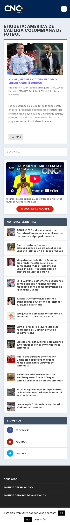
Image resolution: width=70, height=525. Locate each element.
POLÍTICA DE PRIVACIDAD (18, 487)
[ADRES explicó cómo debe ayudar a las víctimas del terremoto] (11, 406)
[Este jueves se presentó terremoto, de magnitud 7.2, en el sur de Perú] (11, 316)
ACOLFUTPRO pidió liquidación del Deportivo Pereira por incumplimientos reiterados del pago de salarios (40, 233)
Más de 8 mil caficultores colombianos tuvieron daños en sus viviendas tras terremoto (40, 344)
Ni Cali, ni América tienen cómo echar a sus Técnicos (32, 81)
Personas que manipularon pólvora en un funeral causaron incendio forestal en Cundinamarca (39, 392)
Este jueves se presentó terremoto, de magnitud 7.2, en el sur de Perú (39, 315)
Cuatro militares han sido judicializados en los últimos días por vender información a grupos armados (40, 248)
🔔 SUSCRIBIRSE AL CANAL (35, 209)
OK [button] (61, 513)
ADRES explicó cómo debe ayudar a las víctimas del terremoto (40, 406)
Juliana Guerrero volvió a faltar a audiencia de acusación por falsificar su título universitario (39, 301)
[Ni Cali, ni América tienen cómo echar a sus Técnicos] (35, 59)
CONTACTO (10, 479)
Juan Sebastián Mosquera (36, 87)
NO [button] (28, 519)
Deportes (13, 91)
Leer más (15, 137)
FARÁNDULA (34, 91)
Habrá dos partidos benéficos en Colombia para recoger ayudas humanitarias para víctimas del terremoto (36, 361)
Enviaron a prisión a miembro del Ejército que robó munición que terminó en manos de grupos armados (40, 377)
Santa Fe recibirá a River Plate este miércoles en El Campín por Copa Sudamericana (37, 329)
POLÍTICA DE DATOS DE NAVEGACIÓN (25, 495)
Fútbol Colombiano (50, 91)
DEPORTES (23, 91)
